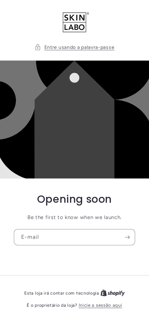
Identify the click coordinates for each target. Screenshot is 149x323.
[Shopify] (112, 293)
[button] (75, 47)
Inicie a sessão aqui (100, 305)
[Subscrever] (127, 237)
